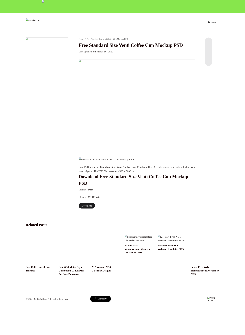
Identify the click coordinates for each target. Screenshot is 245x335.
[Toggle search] (199, 22)
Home (81, 39)
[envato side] (47, 79)
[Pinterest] (208, 54)
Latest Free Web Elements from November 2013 (205, 271)
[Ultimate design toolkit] (137, 105)
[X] (208, 60)
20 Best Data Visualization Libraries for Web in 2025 (137, 249)
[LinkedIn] (208, 49)
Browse (212, 22)
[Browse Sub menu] (218, 22)
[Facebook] (208, 43)
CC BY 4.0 (94, 197)
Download (87, 205)
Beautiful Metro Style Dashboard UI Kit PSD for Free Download (71, 271)
